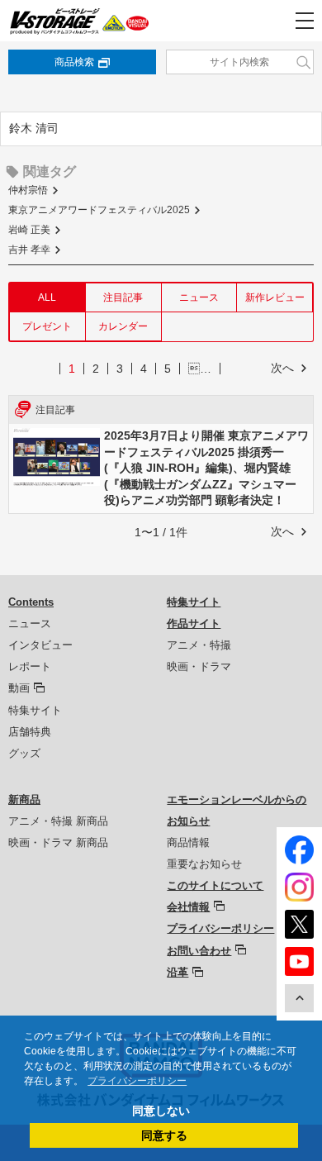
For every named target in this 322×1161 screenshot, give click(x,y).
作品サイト (193, 623)
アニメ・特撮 (199, 645)
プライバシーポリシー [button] (137, 1081)
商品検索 (74, 62)
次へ (282, 367)
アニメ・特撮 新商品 (58, 821)
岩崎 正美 (29, 230)
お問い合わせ (199, 951)
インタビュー (40, 645)
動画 (19, 688)
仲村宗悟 (28, 190)
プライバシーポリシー (220, 928)
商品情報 (188, 842)
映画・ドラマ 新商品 (58, 842)
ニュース (199, 297)
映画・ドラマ (199, 666)
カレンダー (123, 326)
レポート (29, 666)
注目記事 (123, 297)
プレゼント (47, 326)
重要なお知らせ (204, 864)
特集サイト (35, 710)
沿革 (177, 972)
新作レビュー (275, 297)
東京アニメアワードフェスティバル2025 (99, 210)
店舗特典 (29, 732)
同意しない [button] (161, 1110)
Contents (31, 602)
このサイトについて (215, 885)
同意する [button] (164, 1135)
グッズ (24, 753)
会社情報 (188, 907)
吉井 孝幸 (29, 249)
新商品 (24, 799)
